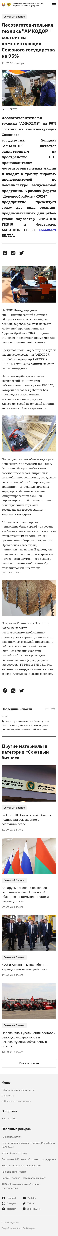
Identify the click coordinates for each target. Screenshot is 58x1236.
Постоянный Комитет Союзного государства (29, 1159)
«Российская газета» (14, 1153)
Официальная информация (18, 1089)
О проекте (8, 1095)
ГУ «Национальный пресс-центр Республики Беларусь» (28, 1144)
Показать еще (29, 1063)
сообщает (47, 229)
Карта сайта (9, 1118)
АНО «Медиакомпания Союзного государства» (21, 1185)
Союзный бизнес (14, 16)
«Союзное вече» (11, 1136)
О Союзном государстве (16, 1100)
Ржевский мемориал (14, 1171)
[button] (5, 253)
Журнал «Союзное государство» (21, 1165)
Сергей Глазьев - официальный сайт (24, 1177)
